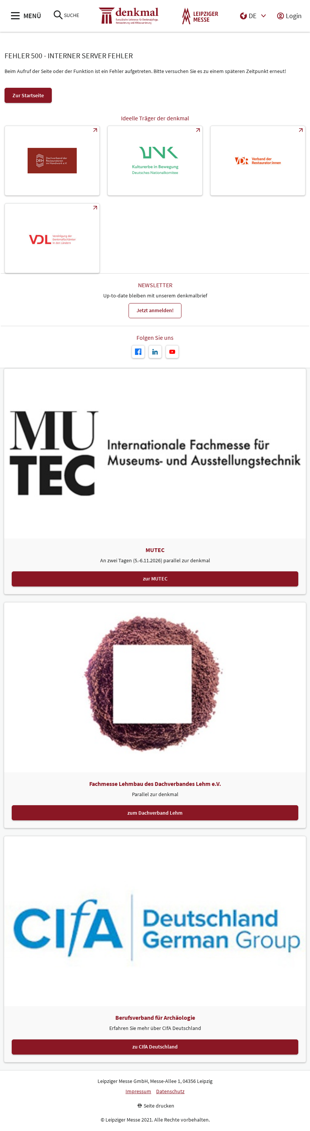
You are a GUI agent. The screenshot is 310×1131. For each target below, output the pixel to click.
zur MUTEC (155, 578)
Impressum (138, 1091)
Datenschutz (170, 1091)
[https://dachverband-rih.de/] (52, 160)
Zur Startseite (28, 95)
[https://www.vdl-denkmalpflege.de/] (52, 238)
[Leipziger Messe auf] (155, 351)
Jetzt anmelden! (155, 310)
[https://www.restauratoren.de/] (258, 160)
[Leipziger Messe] (200, 16)
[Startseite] (128, 16)
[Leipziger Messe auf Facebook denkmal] (138, 351)
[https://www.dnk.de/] (155, 160)
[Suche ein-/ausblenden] (58, 16)
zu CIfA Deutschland (155, 1046)
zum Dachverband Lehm (155, 812)
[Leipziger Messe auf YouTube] (172, 351)
